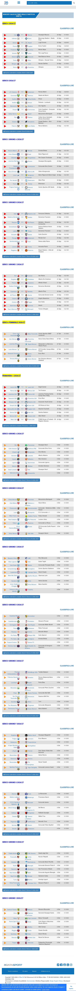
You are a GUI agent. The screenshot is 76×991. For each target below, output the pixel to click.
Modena (30, 106)
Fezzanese (31, 445)
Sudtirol (14, 99)
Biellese (30, 466)
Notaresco (14, 759)
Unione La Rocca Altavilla (15, 590)
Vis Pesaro (31, 222)
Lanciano (30, 739)
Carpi (29, 154)
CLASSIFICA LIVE (67, 28)
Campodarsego (12, 569)
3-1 (22, 150)
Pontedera (31, 621)
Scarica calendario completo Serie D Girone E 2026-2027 (22, 716)
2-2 (22, 241)
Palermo (14, 126)
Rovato (30, 526)
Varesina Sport (12, 646)
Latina (15, 231)
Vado (15, 214)
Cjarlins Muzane (32, 576)
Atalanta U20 (31, 402)
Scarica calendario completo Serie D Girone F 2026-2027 (22, 774)
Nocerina (14, 869)
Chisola (14, 452)
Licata (29, 930)
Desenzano (31, 180)
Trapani (14, 943)
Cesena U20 (31, 416)
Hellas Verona (13, 114)
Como (29, 38)
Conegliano (31, 569)
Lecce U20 (13, 387)
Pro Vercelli (13, 180)
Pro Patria (14, 635)
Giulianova (13, 742)
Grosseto (14, 234)
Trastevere (31, 829)
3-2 (22, 92)
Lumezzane (31, 166)
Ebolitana (30, 869)
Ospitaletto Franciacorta (14, 167)
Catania (14, 298)
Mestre (30, 565)
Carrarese (14, 95)
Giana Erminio (12, 172)
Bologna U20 (13, 402)
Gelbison (14, 813)
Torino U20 (31, 419)
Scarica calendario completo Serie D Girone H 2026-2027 (22, 890)
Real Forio (14, 876)
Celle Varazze (13, 448)
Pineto (30, 231)
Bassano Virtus (12, 558)
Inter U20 (30, 412)
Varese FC (31, 642)
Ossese (14, 816)
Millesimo (30, 459)
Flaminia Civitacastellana (14, 673)
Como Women (32, 359)
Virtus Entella (32, 99)
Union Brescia (13, 154)
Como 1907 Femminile (15, 334)
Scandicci (14, 702)
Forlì (29, 241)
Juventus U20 (13, 394)
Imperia (14, 459)
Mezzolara (14, 688)
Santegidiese (31, 746)
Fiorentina (31, 67)
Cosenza (30, 286)
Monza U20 (31, 391)
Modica (30, 927)
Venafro (14, 829)
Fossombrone (32, 742)
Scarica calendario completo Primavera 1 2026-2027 (20, 426)
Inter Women (13, 339)
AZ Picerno (13, 295)
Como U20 (31, 405)
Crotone (14, 302)
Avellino (14, 102)
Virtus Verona (13, 533)
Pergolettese (31, 158)
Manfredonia (31, 862)
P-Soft (9, 983)
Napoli (30, 43)
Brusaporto (31, 512)
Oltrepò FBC (31, 635)
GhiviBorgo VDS (32, 672)
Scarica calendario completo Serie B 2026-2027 (19, 131)
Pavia (15, 628)
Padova (30, 117)
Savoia (30, 295)
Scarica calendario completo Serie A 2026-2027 (19, 73)
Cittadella (14, 158)
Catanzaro (31, 92)
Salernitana (13, 305)
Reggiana (14, 250)
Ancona (30, 759)
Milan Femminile (33, 334)
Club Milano (13, 503)
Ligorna (14, 462)
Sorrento (30, 305)
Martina (30, 880)
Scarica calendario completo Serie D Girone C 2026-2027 (22, 597)
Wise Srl (21, 977)
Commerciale (31, 981)
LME (29, 558)
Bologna (14, 64)
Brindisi (30, 876)
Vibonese (30, 943)
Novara (30, 161)
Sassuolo (30, 57)
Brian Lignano (13, 562)
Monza (30, 35)
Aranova (14, 794)
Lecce (29, 53)
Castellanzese (12, 621)
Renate (30, 151)
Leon (15, 512)
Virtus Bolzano (32, 584)
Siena (29, 702)
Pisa (15, 117)
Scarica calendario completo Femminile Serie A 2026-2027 (22, 366)
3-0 (22, 217)
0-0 (22, 175)
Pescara (14, 222)
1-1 (22, 38)
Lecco (15, 175)
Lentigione (31, 639)
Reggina (14, 930)
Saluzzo (14, 466)
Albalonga (31, 797)
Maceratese (13, 755)
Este (29, 562)
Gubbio (30, 217)
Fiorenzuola (13, 508)
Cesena (14, 122)
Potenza (14, 283)
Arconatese (31, 616)
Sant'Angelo (31, 625)
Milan (29, 60)
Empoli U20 (13, 405)
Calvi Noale (13, 565)
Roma (15, 67)
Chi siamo (25, 971)
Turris (15, 880)
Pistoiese (14, 632)
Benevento (13, 106)
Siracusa (14, 937)
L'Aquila (14, 751)
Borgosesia (31, 452)
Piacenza (30, 523)
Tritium (15, 523)
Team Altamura (12, 309)
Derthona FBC (32, 448)
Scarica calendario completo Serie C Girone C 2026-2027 (22, 314)
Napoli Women (32, 344)
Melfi (29, 873)
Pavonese (31, 499)
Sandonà (14, 581)
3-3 (22, 279)
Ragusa (14, 927)
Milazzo (30, 909)
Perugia (14, 238)
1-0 (22, 99)
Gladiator (14, 862)
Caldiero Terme (32, 516)
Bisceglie (30, 865)
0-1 (22, 46)
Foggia (30, 302)
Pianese (30, 227)
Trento (15, 184)
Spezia (30, 234)
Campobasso (13, 227)
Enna (15, 913)
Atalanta (14, 57)
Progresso (31, 705)
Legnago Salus (32, 572)
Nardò (15, 865)
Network (34, 971)
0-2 (22, 42)
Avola (29, 922)
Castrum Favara (12, 909)
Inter (15, 35)
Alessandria (31, 473)
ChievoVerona (12, 499)
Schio (29, 581)
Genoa (15, 43)
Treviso (30, 184)
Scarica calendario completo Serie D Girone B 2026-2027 (22, 539)
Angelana (14, 735)
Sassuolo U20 (13, 398)
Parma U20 (31, 394)
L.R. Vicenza (13, 92)
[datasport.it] (6, 3)
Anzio (29, 794)
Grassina (30, 677)
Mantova (30, 95)
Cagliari (30, 46)
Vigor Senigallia (32, 767)
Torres (30, 247)
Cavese (30, 276)
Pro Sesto (14, 639)
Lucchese (14, 683)
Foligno (14, 739)
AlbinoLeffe (31, 172)
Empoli (15, 109)
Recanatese (13, 762)
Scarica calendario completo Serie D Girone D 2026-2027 (22, 653)
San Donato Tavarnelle (15, 697)
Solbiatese (31, 628)
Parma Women (32, 349)
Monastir (30, 802)
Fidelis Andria (13, 853)
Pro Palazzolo (32, 519)
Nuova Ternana (32, 693)
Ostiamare (31, 238)
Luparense (13, 572)
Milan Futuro (13, 516)
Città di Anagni (12, 808)
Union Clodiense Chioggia (15, 585)
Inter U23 (30, 298)
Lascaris (30, 455)
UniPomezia (31, 822)
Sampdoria (31, 122)
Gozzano (14, 455)
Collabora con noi (45, 971)
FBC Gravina (31, 853)
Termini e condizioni (13, 971)
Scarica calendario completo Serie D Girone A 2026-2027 (22, 480)
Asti (29, 470)
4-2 (22, 402)
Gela (29, 934)
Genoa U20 (13, 412)
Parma (15, 46)
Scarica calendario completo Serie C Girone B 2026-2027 (22, 256)
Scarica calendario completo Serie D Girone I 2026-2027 (21, 949)
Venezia (14, 53)
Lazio (29, 64)
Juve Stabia (31, 126)
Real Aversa (13, 873)
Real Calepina (12, 519)
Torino (15, 60)
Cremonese (31, 109)
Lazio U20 (31, 387)
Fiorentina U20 (32, 398)
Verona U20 (13, 416)
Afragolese (31, 813)
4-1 (22, 35)
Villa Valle (30, 533)
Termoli (30, 751)
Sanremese (31, 462)
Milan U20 (14, 419)
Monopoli (30, 309)
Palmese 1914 (32, 883)
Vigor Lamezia (32, 918)
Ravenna (30, 250)
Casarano (31, 283)
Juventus (30, 50)
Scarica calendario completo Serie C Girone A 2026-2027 (22, 194)
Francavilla (13, 857)
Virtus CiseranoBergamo (14, 527)
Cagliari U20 (31, 409)
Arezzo (30, 102)
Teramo (30, 755)
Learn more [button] (45, 989)
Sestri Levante (12, 470)
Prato (15, 693)
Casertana (14, 291)
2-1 (22, 56)
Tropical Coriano (12, 642)
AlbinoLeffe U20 (12, 409)
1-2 (22, 60)
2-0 (22, 157)
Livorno (14, 247)
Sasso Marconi (32, 709)
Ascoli (29, 114)
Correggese (13, 625)
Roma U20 (13, 391)
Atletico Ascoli (32, 735)
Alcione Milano (12, 151)
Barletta (30, 291)
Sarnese (14, 825)
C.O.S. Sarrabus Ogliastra (15, 803)
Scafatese (31, 279)
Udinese (14, 38)
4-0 (22, 67)
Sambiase (14, 934)
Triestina (30, 589)
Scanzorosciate (32, 508)
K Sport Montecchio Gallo (14, 746)
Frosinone (14, 50)
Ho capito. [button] (71, 987)
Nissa (15, 918)
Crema (30, 632)
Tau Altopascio (12, 705)
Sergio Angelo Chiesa (56, 981)
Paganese (14, 822)
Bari (15, 276)
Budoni (30, 825)
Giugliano (14, 279)
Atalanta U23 (31, 214)
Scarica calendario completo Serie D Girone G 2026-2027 (22, 834)
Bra (16, 445)
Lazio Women (13, 349)
